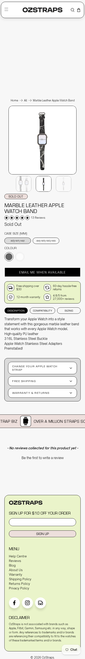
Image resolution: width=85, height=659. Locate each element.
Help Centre (18, 556)
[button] (42, 272)
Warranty (15, 574)
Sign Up (42, 534)
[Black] (9, 256)
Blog (12, 565)
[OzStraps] (42, 10)
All (25, 100)
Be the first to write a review (43, 458)
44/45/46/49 (46, 240)
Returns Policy (19, 583)
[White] (19, 256)
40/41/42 (18, 240)
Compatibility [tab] (42, 310)
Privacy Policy (19, 588)
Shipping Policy (20, 579)
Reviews (15, 561)
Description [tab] (16, 310)
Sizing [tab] (69, 310)
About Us (16, 570)
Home (14, 100)
